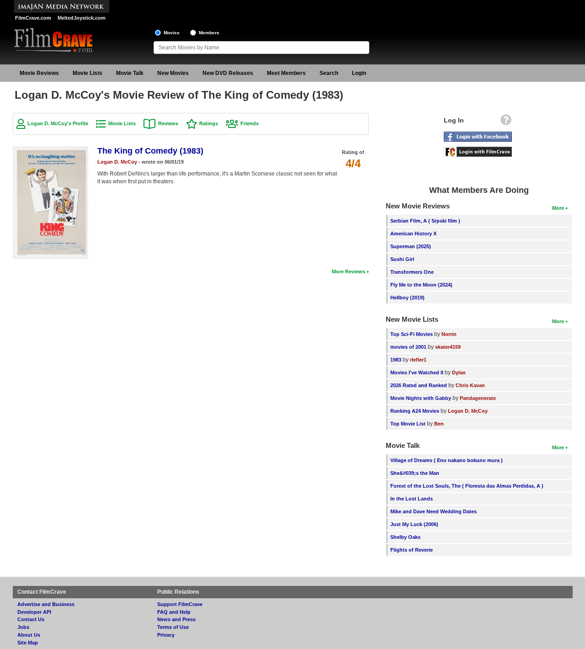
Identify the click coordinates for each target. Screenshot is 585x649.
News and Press (176, 619)
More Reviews (348, 271)
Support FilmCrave (179, 604)
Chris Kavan (470, 385)
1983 (395, 359)
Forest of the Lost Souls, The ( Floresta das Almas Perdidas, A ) (466, 486)
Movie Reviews (39, 73)
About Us (28, 635)
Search (328, 73)
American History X (413, 233)
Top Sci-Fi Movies (411, 334)
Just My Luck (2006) (414, 524)
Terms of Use (173, 627)
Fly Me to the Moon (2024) (421, 284)
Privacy (166, 635)
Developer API (34, 612)
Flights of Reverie (411, 550)
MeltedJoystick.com (82, 18)
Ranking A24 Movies (414, 411)
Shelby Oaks (405, 537)
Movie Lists (87, 73)
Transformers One (412, 272)
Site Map (27, 642)
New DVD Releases (227, 73)
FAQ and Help (174, 612)
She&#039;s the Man (414, 473)
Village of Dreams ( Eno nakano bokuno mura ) (446, 460)
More (558, 208)
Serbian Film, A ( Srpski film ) (425, 220)
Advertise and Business (45, 604)
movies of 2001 (408, 347)
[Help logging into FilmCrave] (505, 122)
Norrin (449, 334)
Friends (249, 123)
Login (359, 73)
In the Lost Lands (411, 498)
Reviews (168, 123)
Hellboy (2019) (407, 297)
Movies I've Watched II (416, 372)
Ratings (208, 123)
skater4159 (448, 347)
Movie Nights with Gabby (420, 398)
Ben (439, 423)
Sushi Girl (402, 259)
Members (209, 32)
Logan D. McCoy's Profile (57, 123)
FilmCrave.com (33, 18)
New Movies (173, 73)
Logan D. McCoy (117, 162)
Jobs (23, 627)
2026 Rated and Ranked (418, 385)
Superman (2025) (410, 246)
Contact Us (30, 619)
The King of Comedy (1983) (150, 150)
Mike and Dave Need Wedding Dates (433, 511)
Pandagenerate (478, 398)
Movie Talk (130, 73)
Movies (172, 32)
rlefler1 (418, 359)
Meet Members (286, 73)
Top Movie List (407, 423)
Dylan (459, 372)
